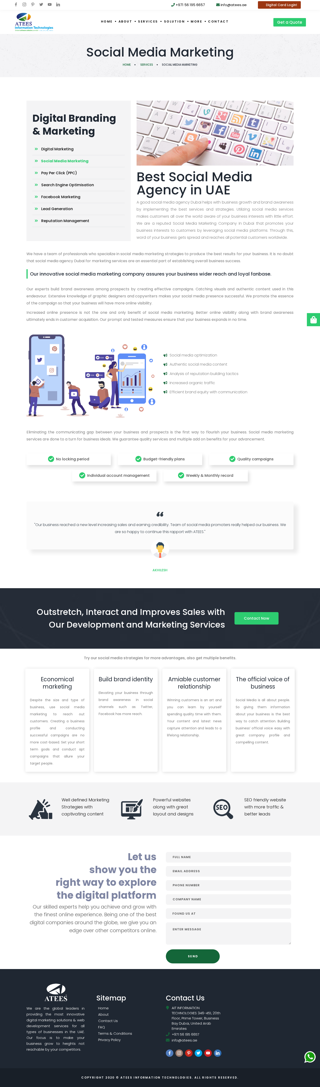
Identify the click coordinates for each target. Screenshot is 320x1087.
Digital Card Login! (281, 5)
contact (218, 21)
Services (148, 21)
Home (107, 21)
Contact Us (108, 1020)
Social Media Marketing (64, 161)
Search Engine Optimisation (67, 185)
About (125, 21)
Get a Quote (289, 22)
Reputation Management (64, 220)
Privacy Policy (109, 1039)
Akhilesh (160, 570)
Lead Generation (56, 209)
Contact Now (256, 618)
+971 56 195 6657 (190, 4)
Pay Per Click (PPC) (58, 173)
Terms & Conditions (115, 1033)
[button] (313, 319)
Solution (174, 21)
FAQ (101, 1027)
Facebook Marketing (60, 197)
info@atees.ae (233, 4)
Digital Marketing (57, 149)
